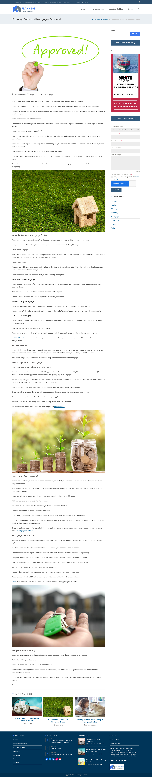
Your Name (115, 134)
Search (114, 31)
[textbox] (123, 130)
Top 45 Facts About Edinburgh (93, 740)
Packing (114, 205)
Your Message (116, 155)
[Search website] (139, 9)
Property (114, 224)
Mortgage (104, 19)
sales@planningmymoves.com (61, 755)
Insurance (115, 220)
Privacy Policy (115, 744)
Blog (98, 19)
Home (94, 19)
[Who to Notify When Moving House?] (81, 761)
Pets (113, 228)
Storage (114, 209)
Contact (16, 763)
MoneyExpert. (59, 406)
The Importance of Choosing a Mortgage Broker (90, 721)
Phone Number (116, 148)
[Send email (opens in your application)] (139, 2)
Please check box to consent (121, 175)
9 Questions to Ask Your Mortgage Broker (58, 721)
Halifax (14, 582)
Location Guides (19, 747)
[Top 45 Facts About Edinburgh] (81, 741)
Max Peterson (20, 95)
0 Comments (100, 744)
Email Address (116, 141)
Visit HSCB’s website (19, 338)
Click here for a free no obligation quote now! (73, 2)
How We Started (115, 740)
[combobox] (125, 130)
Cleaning (114, 213)
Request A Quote (117, 127)
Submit (116, 190)
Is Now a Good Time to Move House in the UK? (27, 719)
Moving (114, 201)
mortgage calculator (25, 531)
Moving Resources (20, 744)
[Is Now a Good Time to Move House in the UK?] (81, 751)
